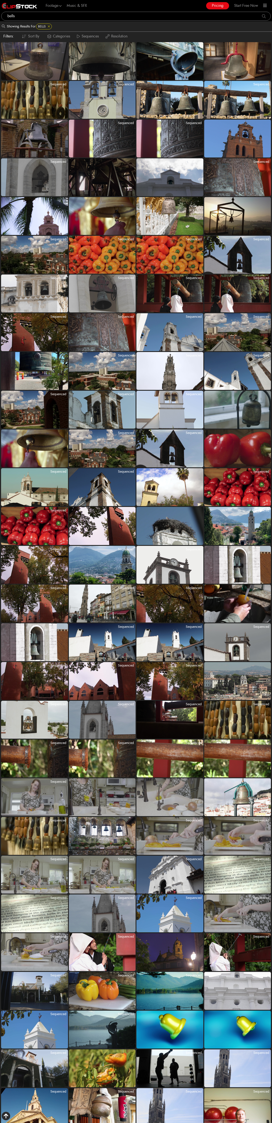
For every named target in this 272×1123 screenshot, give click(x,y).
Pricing (217, 6)
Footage (52, 6)
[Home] (19, 6)
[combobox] (136, 16)
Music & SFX (77, 6)
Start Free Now (246, 6)
